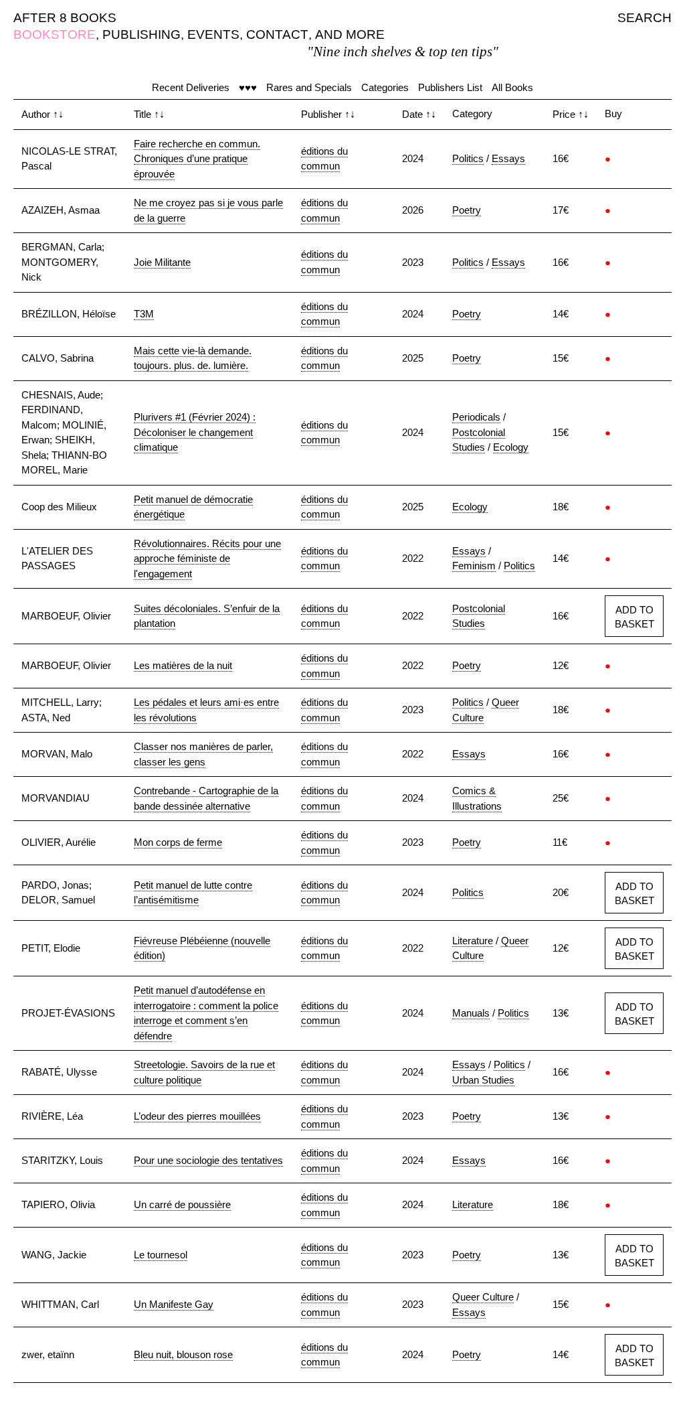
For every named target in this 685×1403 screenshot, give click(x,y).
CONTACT (277, 34)
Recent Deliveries (190, 87)
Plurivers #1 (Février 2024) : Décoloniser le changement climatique (195, 432)
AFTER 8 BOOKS (64, 18)
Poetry (466, 210)
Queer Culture (483, 1297)
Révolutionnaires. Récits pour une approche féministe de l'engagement (207, 558)
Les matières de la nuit (183, 665)
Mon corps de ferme (178, 842)
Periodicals (476, 417)
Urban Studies (483, 1080)
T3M (144, 313)
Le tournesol (160, 1254)
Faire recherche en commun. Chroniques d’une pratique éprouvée (197, 158)
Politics (468, 158)
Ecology (510, 447)
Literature (472, 940)
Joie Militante (162, 262)
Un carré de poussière (182, 1204)
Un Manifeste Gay (173, 1304)
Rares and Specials (309, 87)
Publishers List (450, 87)
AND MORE (350, 34)
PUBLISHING (141, 34)
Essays (508, 158)
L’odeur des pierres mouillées (197, 1116)
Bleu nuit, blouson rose (183, 1354)
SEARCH (644, 18)
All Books (512, 87)
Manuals (471, 1013)
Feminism (474, 565)
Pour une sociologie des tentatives (208, 1160)
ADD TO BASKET (634, 617)
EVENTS (213, 34)
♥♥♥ (248, 87)
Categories (385, 87)
